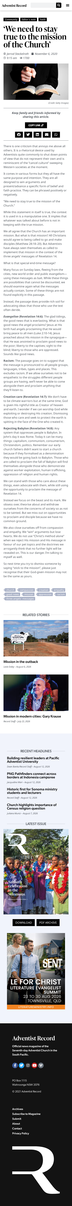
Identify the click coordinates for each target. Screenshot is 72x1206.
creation (44, 590)
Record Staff (9, 721)
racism (61, 594)
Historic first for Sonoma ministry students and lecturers (32, 791)
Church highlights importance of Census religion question (31, 806)
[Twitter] (21, 1065)
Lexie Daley (8, 666)
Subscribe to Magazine (26, 1114)
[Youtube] (34, 1065)
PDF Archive (48, 923)
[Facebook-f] (15, 1065)
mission (28, 594)
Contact (17, 1128)
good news (12, 594)
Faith (42, 19)
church (10, 590)
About (16, 1123)
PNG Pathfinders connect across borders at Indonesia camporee (31, 775)
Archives (17, 1109)
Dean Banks (13, 766)
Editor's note (29, 19)
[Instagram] (28, 1065)
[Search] (58, 5)
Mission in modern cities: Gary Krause (32, 716)
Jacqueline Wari (14, 782)
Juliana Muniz (14, 813)
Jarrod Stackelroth (18, 54)
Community (11, 19)
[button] (67, 5)
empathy (59, 590)
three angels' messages (20, 598)
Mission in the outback (20, 662)
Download (23, 923)
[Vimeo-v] (41, 1065)
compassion (27, 590)
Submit (16, 1118)
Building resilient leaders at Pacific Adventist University (33, 760)
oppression (45, 594)
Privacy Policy (20, 1133)
